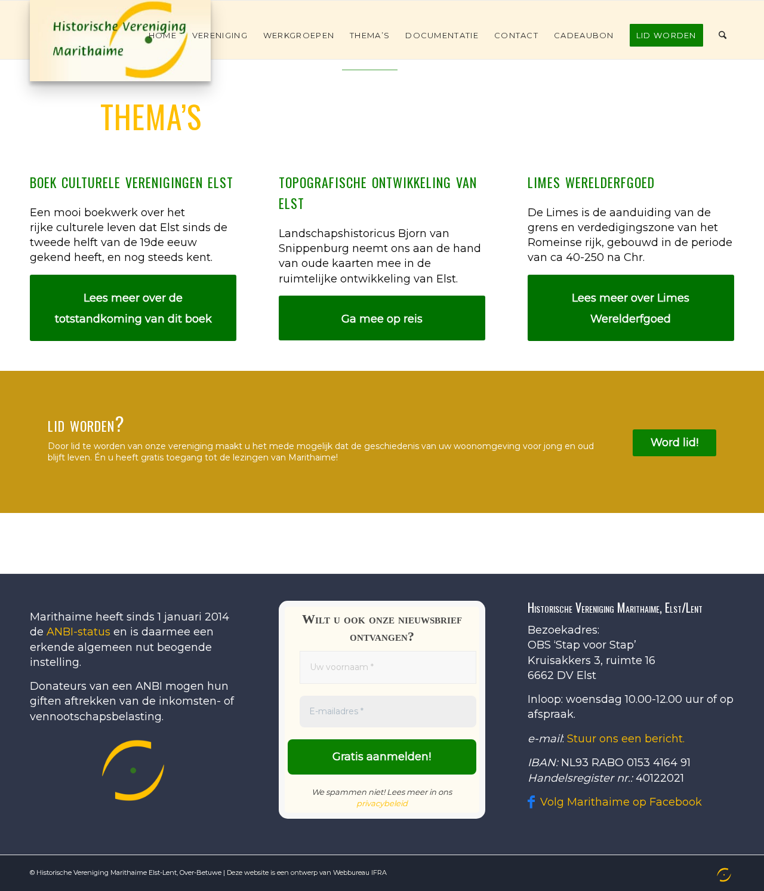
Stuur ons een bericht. (626, 738)
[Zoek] (722, 35)
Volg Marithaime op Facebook (621, 802)
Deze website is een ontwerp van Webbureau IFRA (307, 872)
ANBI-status (78, 631)
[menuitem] (162, 35)
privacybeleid (382, 803)
